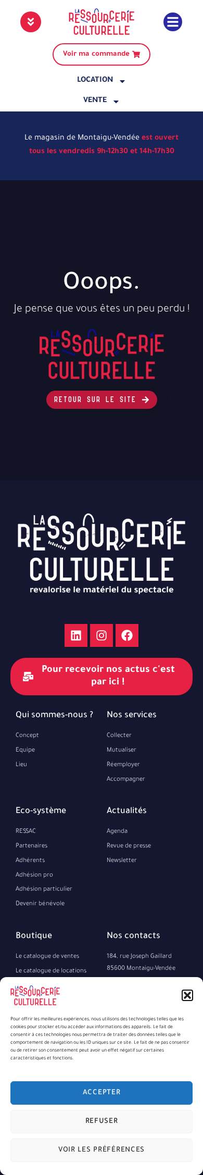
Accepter (102, 1093)
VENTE (95, 101)
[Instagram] (101, 635)
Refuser (101, 1122)
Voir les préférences (101, 1150)
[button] (187, 995)
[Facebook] (127, 635)
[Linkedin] (76, 635)
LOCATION (95, 81)
